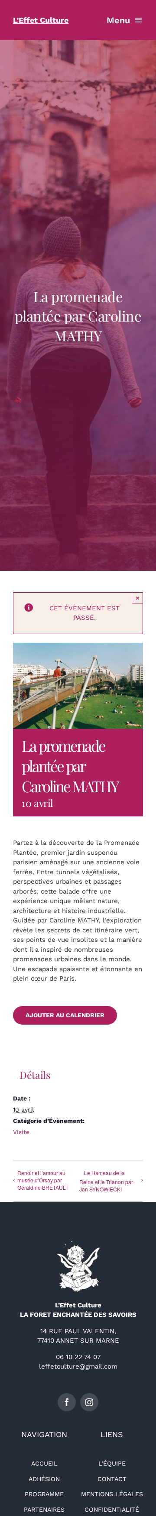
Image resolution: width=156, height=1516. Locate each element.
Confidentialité (111, 1509)
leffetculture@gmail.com (78, 1366)
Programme (44, 1494)
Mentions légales (112, 1494)
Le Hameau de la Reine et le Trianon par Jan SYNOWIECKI (106, 1181)
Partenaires (44, 1509)
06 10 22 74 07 (78, 1357)
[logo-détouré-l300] (78, 1243)
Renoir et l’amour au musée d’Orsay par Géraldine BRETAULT (42, 1180)
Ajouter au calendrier (65, 1015)
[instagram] (89, 1402)
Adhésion (44, 1478)
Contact (112, 1478)
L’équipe (112, 1463)
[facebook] (67, 1402)
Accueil (44, 1463)
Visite (21, 1131)
